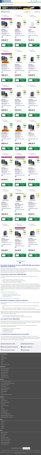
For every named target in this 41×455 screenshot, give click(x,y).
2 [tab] (20, 8)
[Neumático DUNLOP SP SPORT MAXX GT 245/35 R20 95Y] (5, 232)
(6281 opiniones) (4, 104)
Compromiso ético (4, 410)
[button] (37, 11)
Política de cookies (4, 432)
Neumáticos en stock (4, 377)
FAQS (2, 407)
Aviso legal (3, 435)
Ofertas (2, 359)
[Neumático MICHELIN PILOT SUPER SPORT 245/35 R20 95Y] (32, 93)
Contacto (2, 399)
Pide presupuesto (4, 357)
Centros (2, 361)
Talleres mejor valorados (5, 364)
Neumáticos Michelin (4, 372)
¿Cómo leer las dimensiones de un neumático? (9, 298)
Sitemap (11, 450)
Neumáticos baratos (4, 370)
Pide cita (2, 356)
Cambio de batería (4, 389)
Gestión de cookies (36, 450)
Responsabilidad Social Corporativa (7, 415)
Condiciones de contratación (6, 439)
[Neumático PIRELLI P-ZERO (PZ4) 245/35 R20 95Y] (32, 127)
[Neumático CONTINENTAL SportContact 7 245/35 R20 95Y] (5, 58)
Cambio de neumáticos (5, 384)
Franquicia (3, 408)
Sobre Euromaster (4, 400)
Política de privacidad (5, 437)
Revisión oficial (3, 386)
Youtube (2, 428)
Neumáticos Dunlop (4, 375)
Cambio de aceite (4, 391)
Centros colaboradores (5, 402)
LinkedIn (2, 426)
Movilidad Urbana (4, 412)
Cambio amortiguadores (5, 388)
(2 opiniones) (10, 242)
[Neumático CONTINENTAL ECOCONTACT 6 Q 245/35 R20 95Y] (5, 127)
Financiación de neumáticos (6, 381)
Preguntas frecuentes (28, 450)
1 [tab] (19, 8)
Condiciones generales (5, 450)
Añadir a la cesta (9, 45)
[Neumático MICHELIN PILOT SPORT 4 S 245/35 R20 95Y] (5, 93)
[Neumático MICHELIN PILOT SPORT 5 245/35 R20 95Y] (5, 23)
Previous (1, 7)
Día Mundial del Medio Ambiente (6, 417)
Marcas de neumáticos (5, 368)
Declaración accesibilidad (5, 442)
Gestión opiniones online (5, 440)
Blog (2, 362)
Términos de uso (4, 434)
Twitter (2, 423)
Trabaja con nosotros (4, 405)
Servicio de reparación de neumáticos (7, 383)
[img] (11, 26)
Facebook (2, 421)
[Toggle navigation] (1, 1)
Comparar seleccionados (6, 16)
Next (39, 7)
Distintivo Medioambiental (5, 413)
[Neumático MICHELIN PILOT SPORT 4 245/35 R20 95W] (19, 58)
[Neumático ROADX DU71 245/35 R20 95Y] (32, 23)
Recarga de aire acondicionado (6, 394)
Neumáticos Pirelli (4, 373)
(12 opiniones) (4, 137)
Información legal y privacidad (19, 450)
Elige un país (26, 448)
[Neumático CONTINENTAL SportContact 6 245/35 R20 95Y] (19, 127)
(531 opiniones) (17, 137)
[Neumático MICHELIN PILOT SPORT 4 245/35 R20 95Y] (32, 58)
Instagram (3, 424)
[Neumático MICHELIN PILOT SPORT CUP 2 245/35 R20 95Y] (32, 196)
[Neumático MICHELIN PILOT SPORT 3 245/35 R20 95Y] (19, 93)
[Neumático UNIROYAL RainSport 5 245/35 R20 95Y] (19, 23)
